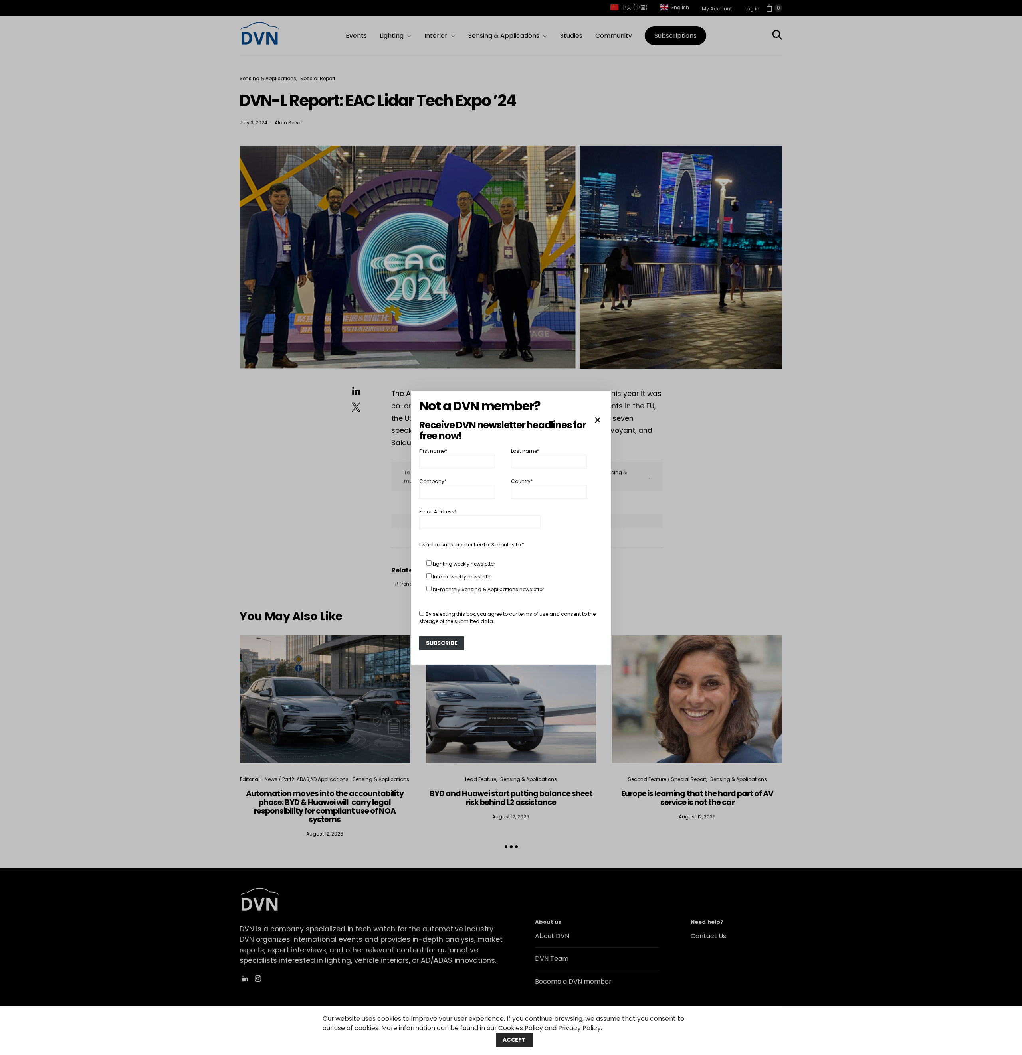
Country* (522, 481)
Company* (433, 481)
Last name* (525, 450)
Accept (514, 1040)
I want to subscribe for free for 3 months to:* (471, 544)
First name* (433, 450)
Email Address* (438, 511)
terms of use (533, 614)
